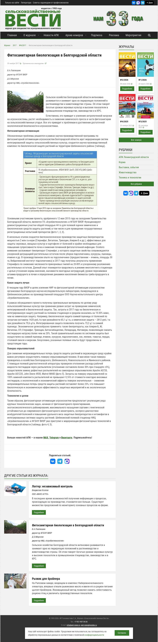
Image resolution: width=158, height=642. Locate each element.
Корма (122, 162)
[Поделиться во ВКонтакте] (52, 461)
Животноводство (127, 172)
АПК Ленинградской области (134, 157)
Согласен (122, 633)
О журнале (29, 35)
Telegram (54, 437)
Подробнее (39, 512)
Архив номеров (74, 35)
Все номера (136, 140)
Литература (26, 2)
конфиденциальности (94, 635)
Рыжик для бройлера (46, 579)
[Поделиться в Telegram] (59, 461)
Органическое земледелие (33, 63)
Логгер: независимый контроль (52, 486)
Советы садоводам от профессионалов (51, 2)
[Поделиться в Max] (67, 461)
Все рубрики (136, 184)
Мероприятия (133, 35)
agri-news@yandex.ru (89, 625)
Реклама (114, 35)
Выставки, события (129, 167)
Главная (12, 35)
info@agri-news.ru (73, 625)
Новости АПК (51, 35)
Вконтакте (66, 437)
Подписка (96, 35)
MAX (45, 437)
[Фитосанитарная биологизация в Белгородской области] (25, 101)
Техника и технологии (130, 177)
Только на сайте (12, 2)
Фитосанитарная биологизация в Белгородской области (68, 525)
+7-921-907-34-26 (81, 622)
